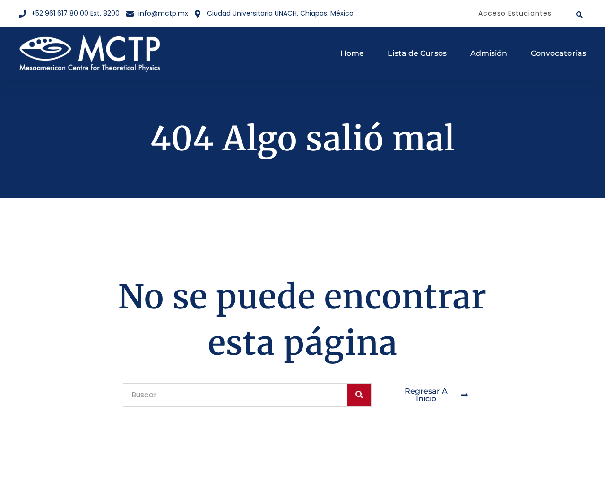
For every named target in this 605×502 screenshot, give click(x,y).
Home (352, 53)
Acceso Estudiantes (515, 13)
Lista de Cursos (417, 53)
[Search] (359, 395)
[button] (579, 14)
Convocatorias (558, 53)
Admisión (488, 53)
